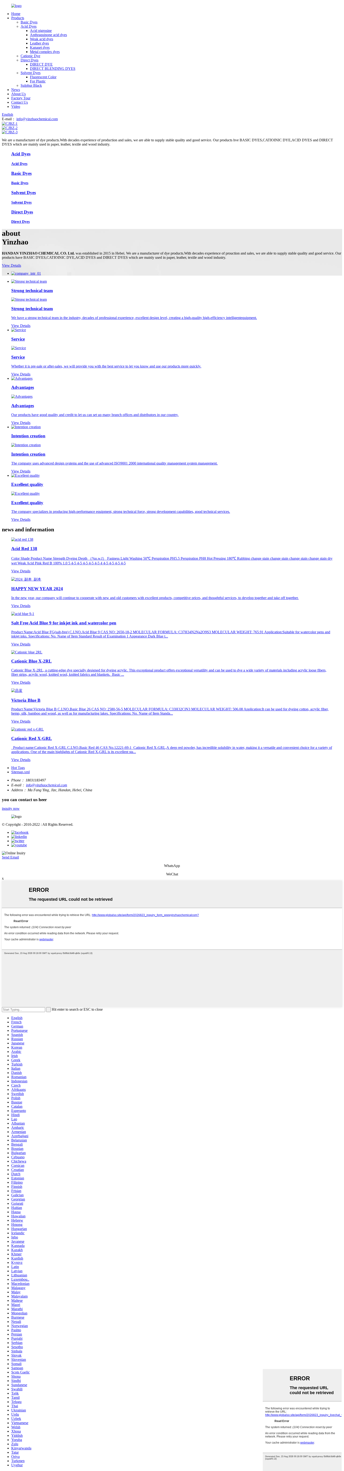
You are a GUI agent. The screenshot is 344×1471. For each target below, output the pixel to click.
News (15, 90)
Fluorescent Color (43, 77)
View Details (11, 265)
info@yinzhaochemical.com (37, 119)
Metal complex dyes (45, 52)
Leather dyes (39, 43)
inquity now (11, 809)
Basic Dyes (29, 22)
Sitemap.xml (20, 772)
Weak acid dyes (41, 39)
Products (17, 18)
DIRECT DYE (41, 64)
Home (15, 14)
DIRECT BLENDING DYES (52, 69)
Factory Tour (20, 98)
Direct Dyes (29, 60)
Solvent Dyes (30, 73)
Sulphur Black (31, 85)
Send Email (10, 857)
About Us (18, 94)
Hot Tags (18, 768)
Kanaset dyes (40, 47)
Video (15, 107)
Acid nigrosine (41, 31)
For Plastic (38, 81)
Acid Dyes (29, 26)
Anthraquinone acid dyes (48, 35)
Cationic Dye (30, 56)
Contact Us (19, 102)
